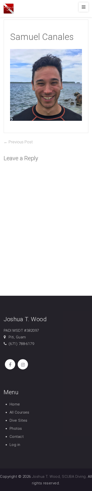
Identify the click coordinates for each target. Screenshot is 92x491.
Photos (16, 428)
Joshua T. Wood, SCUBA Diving (59, 476)
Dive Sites (18, 420)
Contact (17, 436)
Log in (15, 444)
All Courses (19, 412)
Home (15, 404)
